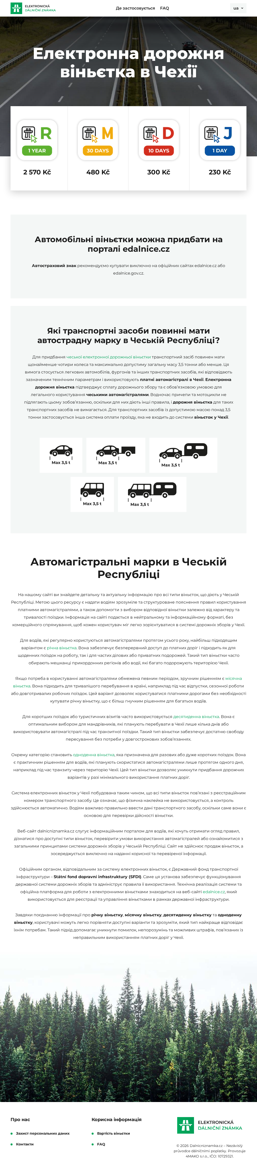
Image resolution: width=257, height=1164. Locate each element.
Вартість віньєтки (113, 1133)
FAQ (164, 8)
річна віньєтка (62, 647)
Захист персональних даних (43, 1133)
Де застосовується (135, 8)
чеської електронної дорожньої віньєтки (109, 357)
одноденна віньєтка (93, 754)
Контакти (25, 1144)
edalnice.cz (214, 891)
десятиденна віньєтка (196, 716)
